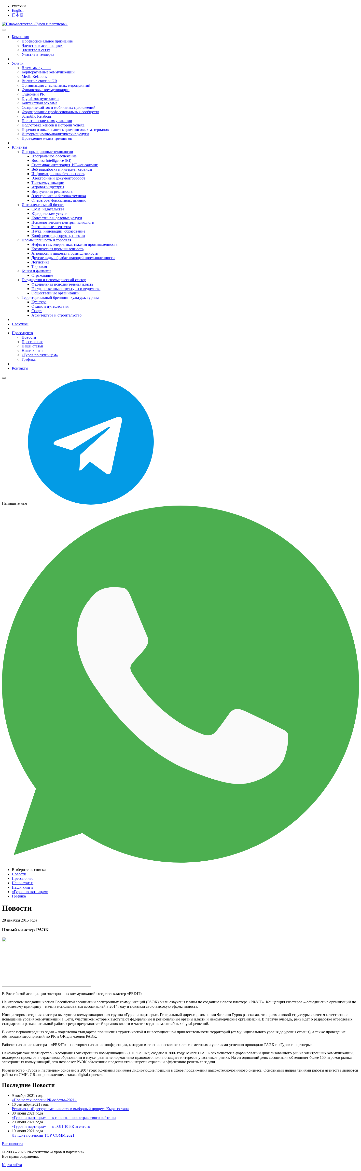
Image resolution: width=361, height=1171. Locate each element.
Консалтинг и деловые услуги (56, 218)
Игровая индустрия (47, 187)
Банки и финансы (36, 271)
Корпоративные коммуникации (48, 72)
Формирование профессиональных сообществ (60, 112)
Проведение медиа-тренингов (47, 138)
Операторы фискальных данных (58, 200)
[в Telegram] (91, 503)
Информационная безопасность (57, 174)
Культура (38, 302)
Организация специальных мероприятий (56, 85)
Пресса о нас (32, 342)
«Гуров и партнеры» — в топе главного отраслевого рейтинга (64, 1118)
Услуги (18, 63)
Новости (29, 337)
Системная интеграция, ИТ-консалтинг (64, 165)
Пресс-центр (22, 333)
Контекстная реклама (39, 103)
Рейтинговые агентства (51, 227)
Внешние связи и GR (39, 81)
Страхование (42, 275)
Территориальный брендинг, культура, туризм (60, 297)
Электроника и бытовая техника (58, 196)
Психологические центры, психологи (62, 222)
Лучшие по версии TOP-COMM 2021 (43, 1135)
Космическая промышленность (57, 249)
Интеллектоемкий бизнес (43, 205)
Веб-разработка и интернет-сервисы (61, 169)
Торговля (39, 266)
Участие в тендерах (38, 54)
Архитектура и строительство (56, 315)
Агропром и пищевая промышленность (64, 253)
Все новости (12, 1144)
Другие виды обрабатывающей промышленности (73, 258)
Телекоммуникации (47, 182)
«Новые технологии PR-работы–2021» (44, 1100)
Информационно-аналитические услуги (55, 134)
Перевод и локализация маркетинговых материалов (65, 129)
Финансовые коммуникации (45, 90)
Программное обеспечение (54, 156)
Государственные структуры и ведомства (65, 289)
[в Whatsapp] (180, 861)
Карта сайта (12, 1165)
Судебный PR (33, 94)
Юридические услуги (49, 213)
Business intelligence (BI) (51, 160)
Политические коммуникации (47, 121)
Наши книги (32, 350)
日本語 (18, 15)
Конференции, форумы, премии (58, 236)
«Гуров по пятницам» (40, 355)
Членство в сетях (36, 50)
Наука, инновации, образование (58, 231)
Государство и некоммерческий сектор (54, 280)
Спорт (36, 311)
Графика (29, 359)
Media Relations (34, 76)
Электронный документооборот (58, 178)
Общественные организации (55, 293)
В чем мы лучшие (36, 68)
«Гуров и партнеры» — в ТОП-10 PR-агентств (51, 1126)
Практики (20, 324)
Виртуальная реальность (51, 191)
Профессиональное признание (47, 41)
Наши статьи (32, 346)
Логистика (40, 262)
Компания (20, 37)
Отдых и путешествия (50, 306)
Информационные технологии (47, 152)
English (18, 10)
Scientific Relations (37, 116)
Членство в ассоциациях (42, 45)
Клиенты (19, 147)
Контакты (20, 368)
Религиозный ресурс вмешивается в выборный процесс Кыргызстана (70, 1109)
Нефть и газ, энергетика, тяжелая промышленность (74, 244)
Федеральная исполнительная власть (62, 284)
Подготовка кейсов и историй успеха (53, 125)
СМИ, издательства (47, 209)
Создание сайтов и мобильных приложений (59, 107)
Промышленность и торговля (46, 240)
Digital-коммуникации (40, 98)
